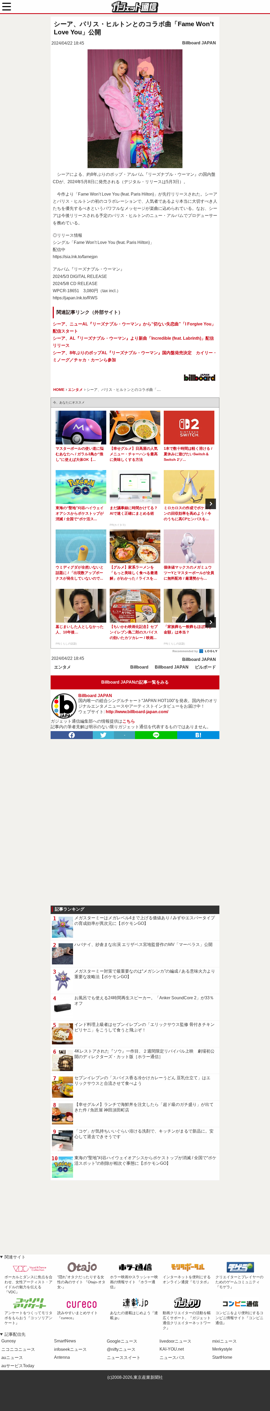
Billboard (139, 667)
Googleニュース (122, 1341)
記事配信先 (15, 1334)
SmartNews (65, 1341)
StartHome (222, 1357)
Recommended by (185, 651)
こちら (128, 721)
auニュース (12, 1357)
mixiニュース (224, 1341)
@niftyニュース (121, 1349)
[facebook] (72, 735)
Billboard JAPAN (199, 43)
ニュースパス (172, 1357)
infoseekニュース (70, 1349)
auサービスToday (17, 1365)
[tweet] (103, 735)
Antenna (62, 1357)
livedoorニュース (175, 1341)
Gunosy (8, 1341)
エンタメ (62, 667)
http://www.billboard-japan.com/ (137, 711)
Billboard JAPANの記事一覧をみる (135, 682)
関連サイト (15, 1257)
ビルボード (205, 667)
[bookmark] (198, 735)
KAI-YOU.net (172, 1349)
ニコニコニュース (18, 1349)
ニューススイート (124, 1357)
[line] (156, 735)
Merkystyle (222, 1349)
